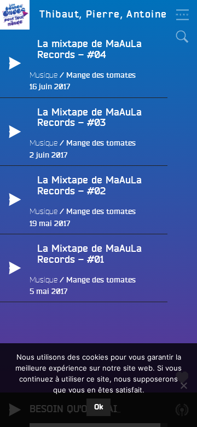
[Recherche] (182, 36)
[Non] (183, 385)
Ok (98, 407)
